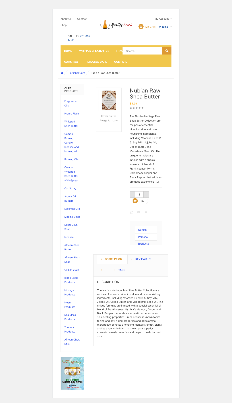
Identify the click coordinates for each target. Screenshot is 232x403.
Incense (69, 237)
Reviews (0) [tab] (143, 258)
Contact (82, 18)
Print (146, 212)
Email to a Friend (138, 212)
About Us (66, 18)
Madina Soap (72, 216)
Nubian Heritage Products (143, 230)
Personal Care (96, 61)
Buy (142, 200)
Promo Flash (71, 113)
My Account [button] (162, 18)
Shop (64, 25)
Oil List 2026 (71, 269)
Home (68, 50)
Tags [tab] (121, 269)
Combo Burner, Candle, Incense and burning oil (71, 142)
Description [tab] (113, 258)
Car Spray (71, 61)
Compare (120, 61)
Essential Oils (72, 208)
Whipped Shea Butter (94, 50)
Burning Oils (71, 159)
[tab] (106, 268)
